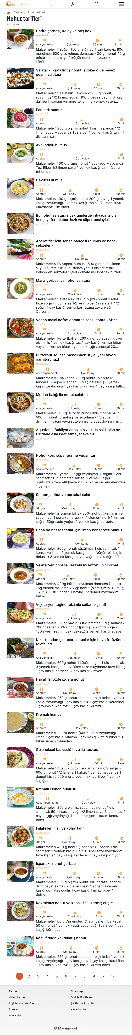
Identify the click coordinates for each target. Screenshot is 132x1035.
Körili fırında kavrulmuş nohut (61, 938)
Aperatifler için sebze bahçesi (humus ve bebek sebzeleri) (77, 243)
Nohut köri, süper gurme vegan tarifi (67, 455)
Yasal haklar (78, 1009)
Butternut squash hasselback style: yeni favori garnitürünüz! (76, 357)
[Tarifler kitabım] (50, 4)
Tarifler (13, 991)
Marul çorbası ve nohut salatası (63, 280)
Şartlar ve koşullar (82, 1003)
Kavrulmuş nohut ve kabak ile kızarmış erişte (74, 903)
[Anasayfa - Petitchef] (8, 12)
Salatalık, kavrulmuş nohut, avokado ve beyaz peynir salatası (75, 72)
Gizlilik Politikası (81, 997)
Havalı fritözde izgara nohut (60, 679)
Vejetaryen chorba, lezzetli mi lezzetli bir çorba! (77, 565)
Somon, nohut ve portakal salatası (65, 495)
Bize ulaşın (77, 991)
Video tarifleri (17, 997)
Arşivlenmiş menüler (22, 1003)
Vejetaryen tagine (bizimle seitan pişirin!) (71, 604)
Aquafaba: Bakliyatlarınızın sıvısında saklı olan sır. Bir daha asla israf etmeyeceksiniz (78, 432)
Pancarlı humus (49, 110)
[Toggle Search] (97, 4)
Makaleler (15, 1015)
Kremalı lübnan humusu (56, 789)
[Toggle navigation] (121, 4)
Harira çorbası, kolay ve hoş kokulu (66, 31)
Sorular (13, 1009)
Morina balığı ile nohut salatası (62, 394)
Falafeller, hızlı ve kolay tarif (60, 828)
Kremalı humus (48, 714)
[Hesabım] (73, 4)
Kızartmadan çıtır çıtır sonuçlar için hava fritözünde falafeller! (80, 642)
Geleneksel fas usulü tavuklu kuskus (67, 749)
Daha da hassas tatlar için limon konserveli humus (79, 530)
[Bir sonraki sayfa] (103, 976)
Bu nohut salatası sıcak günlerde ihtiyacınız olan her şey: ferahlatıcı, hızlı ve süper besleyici (77, 217)
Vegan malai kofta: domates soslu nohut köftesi (77, 320)
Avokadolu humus (51, 145)
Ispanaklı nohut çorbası (56, 863)
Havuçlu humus (49, 180)
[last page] (112, 976)
